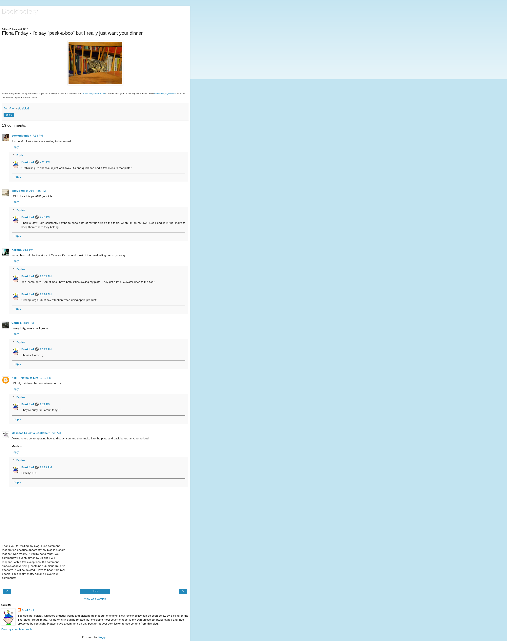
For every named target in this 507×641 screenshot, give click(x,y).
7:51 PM (28, 249)
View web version (95, 598)
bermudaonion (21, 135)
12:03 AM (46, 276)
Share (9, 114)
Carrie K (16, 322)
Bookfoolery (20, 11)
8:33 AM (56, 432)
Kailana (16, 249)
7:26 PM (45, 162)
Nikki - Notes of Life (24, 377)
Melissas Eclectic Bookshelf (30, 432)
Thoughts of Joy (22, 190)
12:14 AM (46, 294)
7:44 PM (45, 217)
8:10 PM (28, 322)
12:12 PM (45, 377)
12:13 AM (46, 349)
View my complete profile (16, 629)
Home (95, 591)
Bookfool (27, 162)
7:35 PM (40, 190)
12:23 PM (46, 467)
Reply (15, 146)
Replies (20, 155)
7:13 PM (37, 135)
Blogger (102, 637)
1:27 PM (45, 404)
